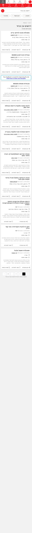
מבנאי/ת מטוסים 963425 (21, 83)
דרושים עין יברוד (24, 26)
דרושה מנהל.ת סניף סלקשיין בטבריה (17, 132)
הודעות (14, 2)
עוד (3, 6)
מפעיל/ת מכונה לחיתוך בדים (20, 33)
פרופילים (20, 2)
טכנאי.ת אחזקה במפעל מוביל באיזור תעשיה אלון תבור (17, 178)
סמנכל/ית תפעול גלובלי (22, 250)
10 (8, 274)
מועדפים (9, 6)
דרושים (25, 2)
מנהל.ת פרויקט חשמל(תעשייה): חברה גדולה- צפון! (17, 154)
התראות (16, 6)
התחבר (2, 2)
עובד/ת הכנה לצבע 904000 (21, 55)
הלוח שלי (22, 6)
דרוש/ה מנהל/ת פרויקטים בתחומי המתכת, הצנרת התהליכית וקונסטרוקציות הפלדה (16, 203)
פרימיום (8, 2)
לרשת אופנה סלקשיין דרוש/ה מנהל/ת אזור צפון (17, 106)
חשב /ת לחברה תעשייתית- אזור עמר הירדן (17, 227)
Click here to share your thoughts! (16, 78)
